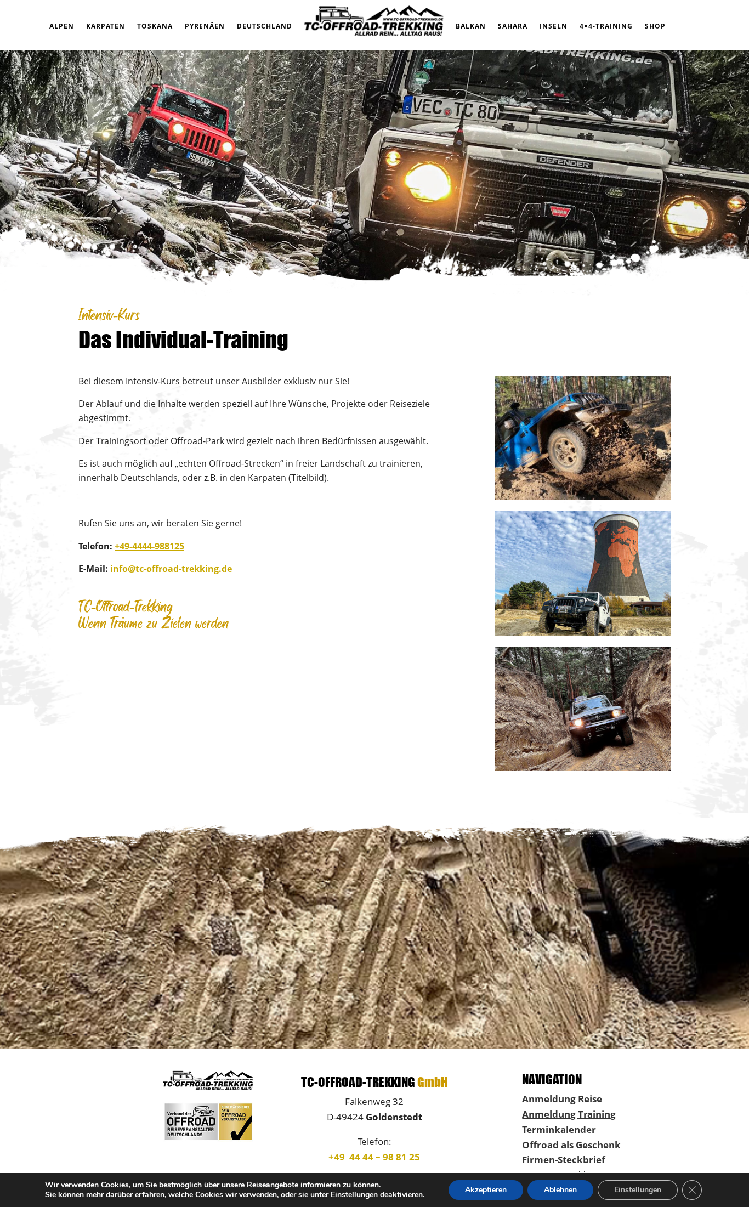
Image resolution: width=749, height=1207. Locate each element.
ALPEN (61, 26)
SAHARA (512, 26)
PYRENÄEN (205, 26)
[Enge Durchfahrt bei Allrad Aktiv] (583, 768)
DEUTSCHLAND (264, 26)
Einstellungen (354, 1195)
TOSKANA (155, 26)
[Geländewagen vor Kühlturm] (583, 632)
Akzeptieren (486, 1190)
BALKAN (471, 26)
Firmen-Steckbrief (563, 1159)
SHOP (655, 26)
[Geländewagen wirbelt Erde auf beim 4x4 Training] (583, 497)
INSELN (554, 26)
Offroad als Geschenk (571, 1144)
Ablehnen (560, 1190)
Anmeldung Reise (562, 1098)
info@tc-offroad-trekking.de (171, 569)
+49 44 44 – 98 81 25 (374, 1156)
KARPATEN (105, 26)
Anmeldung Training (569, 1113)
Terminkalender (559, 1129)
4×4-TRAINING (606, 26)
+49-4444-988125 (149, 546)
